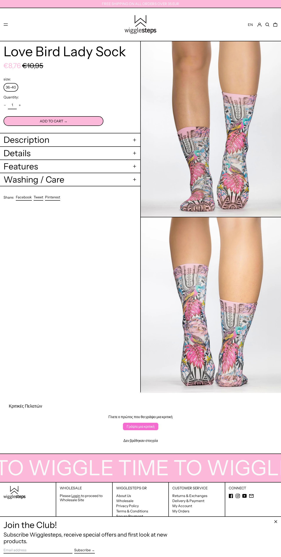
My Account (182, 506)
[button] (267, 24)
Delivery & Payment (188, 501)
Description (26, 139)
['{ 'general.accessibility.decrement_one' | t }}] (5, 105)
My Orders (180, 511)
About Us (123, 495)
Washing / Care (34, 179)
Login (75, 495)
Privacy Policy (127, 506)
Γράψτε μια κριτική (141, 426)
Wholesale (124, 501)
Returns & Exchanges (189, 495)
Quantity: (11, 97)
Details (17, 153)
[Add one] (20, 105)
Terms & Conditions (132, 511)
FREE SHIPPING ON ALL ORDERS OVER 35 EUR (140, 4)
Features (21, 166)
